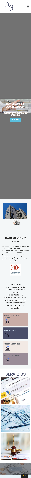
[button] (28, 6)
